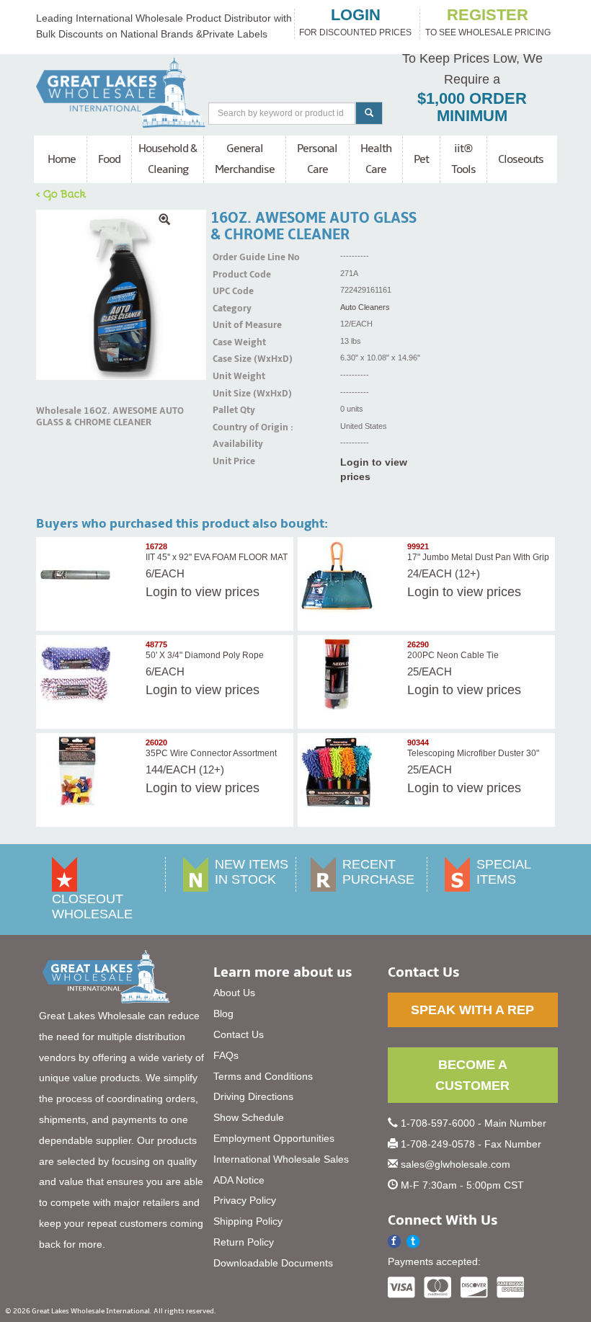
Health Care (375, 159)
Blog (223, 1013)
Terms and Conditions (263, 1076)
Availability (231, 444)
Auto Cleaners (365, 307)
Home (62, 159)
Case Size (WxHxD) (231, 359)
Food (109, 159)
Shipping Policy (248, 1221)
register (487, 15)
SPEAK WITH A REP (472, 1010)
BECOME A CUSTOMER (472, 1075)
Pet (421, 159)
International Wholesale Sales (281, 1159)
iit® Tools (463, 159)
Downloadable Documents (273, 1263)
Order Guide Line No (231, 257)
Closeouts (520, 159)
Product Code (231, 274)
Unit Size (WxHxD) (231, 393)
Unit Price (231, 461)
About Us (234, 992)
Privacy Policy (244, 1200)
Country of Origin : (231, 427)
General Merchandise (245, 159)
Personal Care (317, 159)
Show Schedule (248, 1117)
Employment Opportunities (273, 1138)
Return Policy (243, 1242)
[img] (121, 295)
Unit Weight (231, 376)
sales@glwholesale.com (455, 1164)
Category (231, 308)
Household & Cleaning (167, 159)
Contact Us (238, 1034)
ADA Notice (239, 1180)
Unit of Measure (231, 325)
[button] (413, 1241)
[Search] (369, 113)
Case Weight (231, 342)
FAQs (226, 1055)
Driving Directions (253, 1096)
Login (161, 592)
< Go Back (61, 193)
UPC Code (231, 291)
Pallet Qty (231, 410)
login (356, 15)
